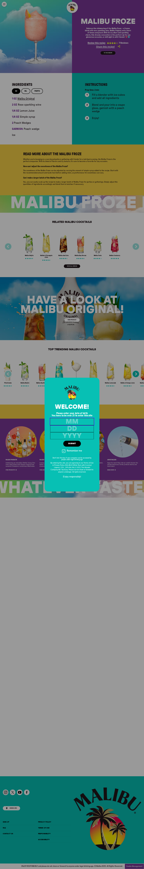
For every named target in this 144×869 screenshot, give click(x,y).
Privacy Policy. (59, 465)
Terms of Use (89, 463)
